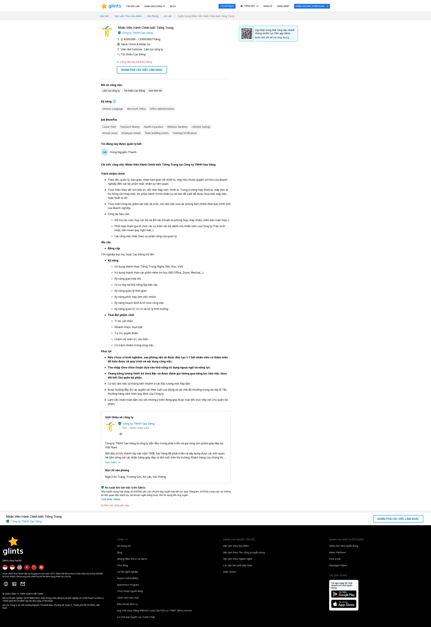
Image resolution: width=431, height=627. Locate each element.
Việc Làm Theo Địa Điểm (128, 16)
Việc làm (104, 16)
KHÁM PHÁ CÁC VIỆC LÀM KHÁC (142, 70)
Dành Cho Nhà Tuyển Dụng (310, 6)
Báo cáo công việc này (116, 505)
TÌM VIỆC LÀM (132, 6)
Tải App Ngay (227, 6)
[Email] (22, 584)
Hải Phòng (152, 16)
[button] (119, 32)
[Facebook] (6, 584)
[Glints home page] (111, 6)
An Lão (168, 16)
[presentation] (111, 6)
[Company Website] (120, 433)
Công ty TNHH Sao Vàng (137, 33)
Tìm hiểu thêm (110, 499)
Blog (173, 6)
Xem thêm (111, 462)
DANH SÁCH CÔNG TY (154, 6)
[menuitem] (249, 6)
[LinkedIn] (14, 584)
